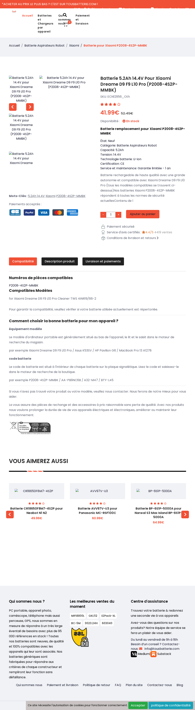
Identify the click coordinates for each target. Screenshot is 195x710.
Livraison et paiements (103, 261)
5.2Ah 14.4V (36, 196)
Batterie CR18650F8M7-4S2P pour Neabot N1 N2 (36, 510)
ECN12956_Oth (118, 96)
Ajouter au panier (143, 214)
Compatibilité (23, 261)
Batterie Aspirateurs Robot (44, 45)
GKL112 (93, 616)
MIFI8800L (77, 616)
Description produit (60, 261)
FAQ (118, 685)
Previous (13, 107)
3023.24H (91, 623)
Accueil (27, 15)
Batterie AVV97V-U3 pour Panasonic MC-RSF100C (97, 510)
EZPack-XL (108, 616)
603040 (107, 623)
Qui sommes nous (29, 685)
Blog (180, 685)
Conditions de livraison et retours (131, 238)
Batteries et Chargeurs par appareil (46, 23)
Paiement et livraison (83, 19)
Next (30, 107)
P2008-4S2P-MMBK (71, 196)
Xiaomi (74, 45)
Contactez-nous (159, 685)
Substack (164, 654)
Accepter (138, 705)
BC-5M (76, 623)
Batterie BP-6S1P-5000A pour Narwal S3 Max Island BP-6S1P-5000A (158, 512)
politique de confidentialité (171, 705)
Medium (143, 654)
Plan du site (134, 685)
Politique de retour (96, 685)
